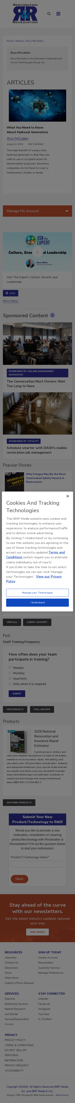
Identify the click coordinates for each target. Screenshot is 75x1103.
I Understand (37, 602)
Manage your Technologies (37, 592)
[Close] (67, 496)
